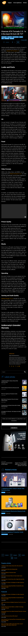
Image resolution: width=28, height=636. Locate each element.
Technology (7, 38)
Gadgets (21, 36)
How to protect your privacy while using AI (9, 616)
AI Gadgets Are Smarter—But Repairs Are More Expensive (11, 412)
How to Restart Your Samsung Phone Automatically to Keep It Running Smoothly (13, 620)
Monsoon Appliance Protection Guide (9, 394)
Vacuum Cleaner (4, 534)
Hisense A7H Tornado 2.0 (13, 51)
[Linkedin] (13, 365)
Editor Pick (10, 36)
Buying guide (4, 36)
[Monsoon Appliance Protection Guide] (24, 394)
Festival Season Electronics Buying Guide (10, 387)
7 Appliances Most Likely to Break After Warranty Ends (9, 381)
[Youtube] (19, 365)
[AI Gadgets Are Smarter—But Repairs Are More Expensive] (24, 412)
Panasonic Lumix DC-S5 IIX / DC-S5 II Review (7, 463)
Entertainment (15, 36)
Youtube (15, 558)
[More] (18, 42)
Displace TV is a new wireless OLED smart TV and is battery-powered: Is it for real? (21, 464)
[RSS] (17, 365)
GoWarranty (11, 353)
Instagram (15, 555)
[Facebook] (9, 365)
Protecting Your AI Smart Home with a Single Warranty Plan (10, 406)
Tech (3, 38)
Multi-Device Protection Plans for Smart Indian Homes (9, 400)
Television (12, 38)
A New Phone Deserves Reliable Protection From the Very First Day (13, 603)
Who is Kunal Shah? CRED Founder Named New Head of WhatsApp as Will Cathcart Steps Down (12, 624)
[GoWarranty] (4, 360)
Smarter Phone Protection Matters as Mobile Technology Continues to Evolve (12, 607)
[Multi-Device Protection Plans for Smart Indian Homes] (24, 400)
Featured (3, 492)
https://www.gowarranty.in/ (14, 355)
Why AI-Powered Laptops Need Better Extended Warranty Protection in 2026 (12, 586)
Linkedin (23, 555)
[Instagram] (11, 365)
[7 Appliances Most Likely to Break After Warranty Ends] (24, 382)
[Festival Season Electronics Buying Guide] (24, 388)
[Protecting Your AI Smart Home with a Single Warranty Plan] (24, 406)
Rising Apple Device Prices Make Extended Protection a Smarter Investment (13, 612)
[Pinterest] (15, 365)
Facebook (7, 555)
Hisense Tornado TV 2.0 (15, 173)
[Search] (25, 372)
